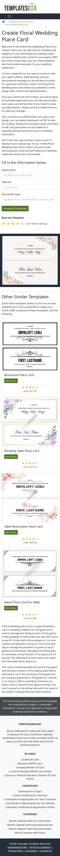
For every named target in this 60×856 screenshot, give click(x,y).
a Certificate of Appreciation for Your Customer (30, 799)
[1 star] (4, 224)
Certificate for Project (30, 791)
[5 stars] (22, 224)
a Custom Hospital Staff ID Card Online (30, 771)
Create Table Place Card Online (21, 21)
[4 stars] (17, 224)
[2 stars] (8, 224)
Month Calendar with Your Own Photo (30, 821)
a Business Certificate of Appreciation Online (30, 807)
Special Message (11, 194)
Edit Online (11, 380)
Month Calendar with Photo (30, 832)
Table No (6, 182)
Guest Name (8, 170)
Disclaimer (31, 850)
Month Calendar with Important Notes (30, 828)
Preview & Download (15, 208)
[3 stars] (13, 224)
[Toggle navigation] (9, 16)
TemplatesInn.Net (17, 847)
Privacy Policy (15, 850)
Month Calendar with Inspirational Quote (30, 824)
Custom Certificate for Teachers (30, 795)
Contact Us (46, 850)
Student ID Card (30, 759)
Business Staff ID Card (30, 763)
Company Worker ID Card (30, 767)
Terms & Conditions (40, 847)
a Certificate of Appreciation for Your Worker (30, 803)
